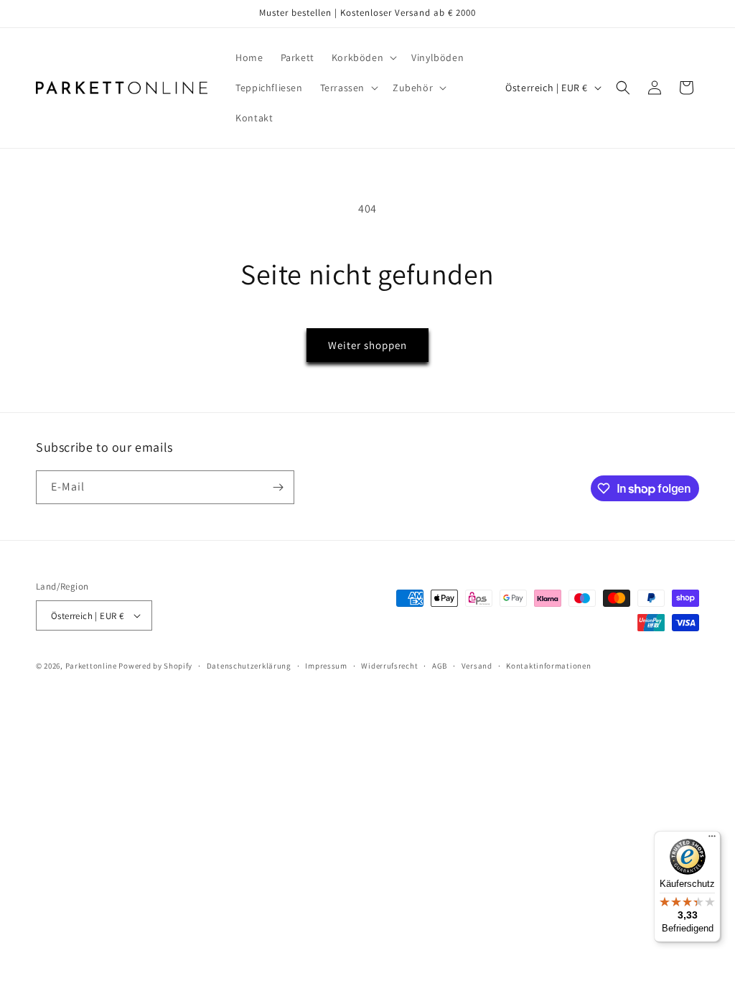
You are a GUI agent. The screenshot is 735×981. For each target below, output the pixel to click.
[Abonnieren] (278, 487)
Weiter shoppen (367, 345)
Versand (477, 666)
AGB (439, 666)
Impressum (326, 666)
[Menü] (712, 839)
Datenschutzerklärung (249, 666)
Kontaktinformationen (548, 666)
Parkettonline (91, 666)
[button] (363, 57)
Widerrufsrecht (389, 666)
